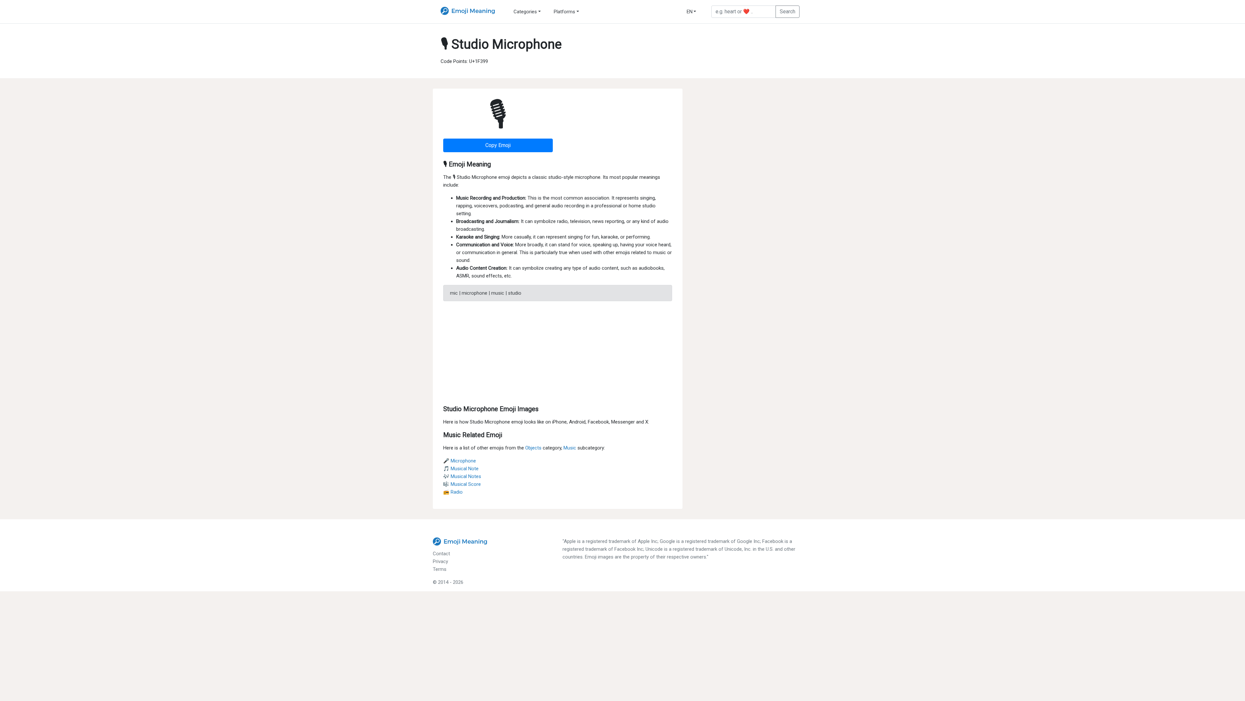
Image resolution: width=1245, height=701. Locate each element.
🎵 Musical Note (461, 469)
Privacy (440, 561)
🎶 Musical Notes (462, 476)
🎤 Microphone (459, 461)
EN (690, 12)
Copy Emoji (498, 145)
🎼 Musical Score (462, 484)
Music (569, 448)
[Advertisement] (557, 351)
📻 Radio (453, 492)
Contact (441, 554)
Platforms (564, 12)
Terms (439, 569)
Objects (533, 448)
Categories (525, 12)
